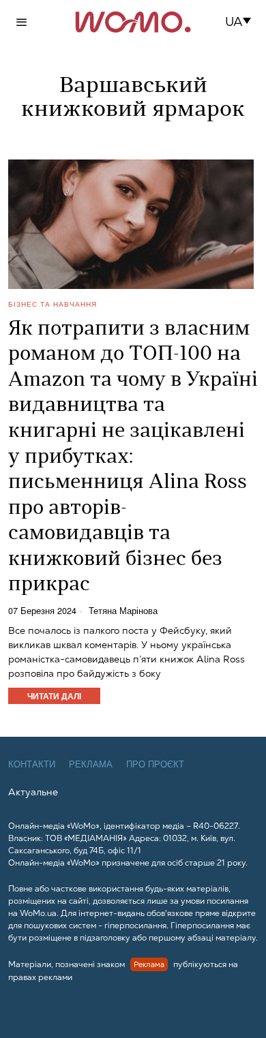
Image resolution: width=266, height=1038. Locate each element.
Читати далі (54, 696)
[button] (242, 22)
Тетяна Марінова (123, 611)
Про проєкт (155, 764)
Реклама (91, 764)
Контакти (31, 764)
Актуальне (33, 792)
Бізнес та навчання (52, 304)
